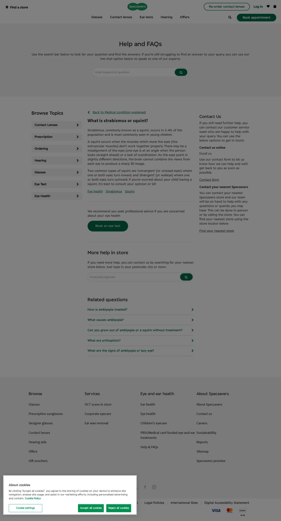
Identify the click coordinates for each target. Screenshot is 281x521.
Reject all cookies (118, 508)
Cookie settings (25, 508)
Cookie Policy (33, 498)
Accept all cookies (91, 508)
